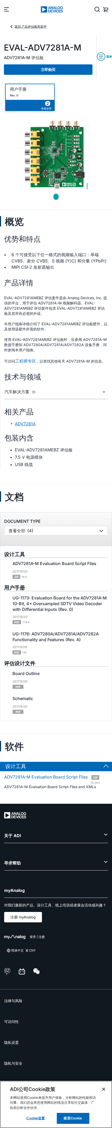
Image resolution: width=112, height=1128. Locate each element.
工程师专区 (25, 361)
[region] (56, 1104)
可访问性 (11, 1021)
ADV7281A (25, 423)
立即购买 (48, 69)
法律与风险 (13, 1000)
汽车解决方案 (19, 391)
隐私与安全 (13, 1063)
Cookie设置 (35, 1118)
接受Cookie (73, 1118)
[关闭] (103, 1089)
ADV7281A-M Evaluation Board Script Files (52, 779)
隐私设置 (11, 1042)
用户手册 (18, 89)
